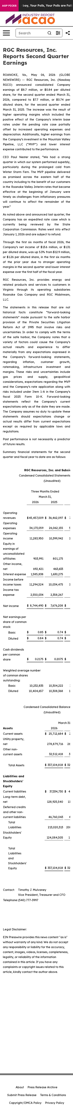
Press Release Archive (42, 1087)
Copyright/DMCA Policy (25, 1103)
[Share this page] (67, 33)
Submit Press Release (21, 1095)
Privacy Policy (54, 1103)
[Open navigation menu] (6, 33)
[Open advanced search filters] (58, 33)
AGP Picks (9, 5)
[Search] (49, 33)
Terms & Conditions (53, 1095)
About (20, 1087)
